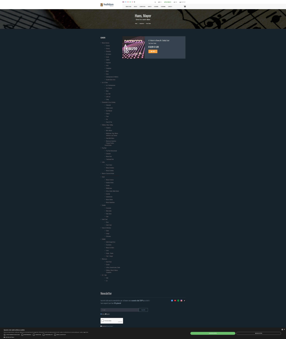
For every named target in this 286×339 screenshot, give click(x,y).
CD (106, 281)
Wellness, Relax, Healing (107, 125)
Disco (107, 222)
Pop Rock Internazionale (111, 151)
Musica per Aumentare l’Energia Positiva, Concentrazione (110, 143)
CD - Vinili (104, 275)
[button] (46, 337)
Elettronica (108, 236)
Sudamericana (109, 197)
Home (136, 23)
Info (153, 51)
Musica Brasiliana (110, 168)
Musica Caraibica (110, 171)
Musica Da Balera (110, 248)
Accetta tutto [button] (213, 333)
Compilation (108, 68)
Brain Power (109, 262)
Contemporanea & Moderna (112, 77)
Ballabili (103, 239)
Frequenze (108, 128)
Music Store (128, 6)
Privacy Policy (109, 326)
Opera (107, 71)
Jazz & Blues (105, 82)
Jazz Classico (109, 88)
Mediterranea (109, 188)
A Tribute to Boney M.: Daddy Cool (158, 40)
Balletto (108, 60)
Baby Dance (108, 214)
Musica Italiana (109, 199)
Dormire (108, 265)
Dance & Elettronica (106, 228)
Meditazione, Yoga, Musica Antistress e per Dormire (112, 134)
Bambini (104, 205)
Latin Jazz (108, 97)
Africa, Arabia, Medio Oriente (112, 191)
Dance (107, 231)
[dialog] (143, 333)
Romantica (108, 51)
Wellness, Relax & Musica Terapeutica (112, 271)
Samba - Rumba (109, 253)
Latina (103, 162)
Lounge (107, 233)
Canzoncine (108, 208)
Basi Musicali (109, 111)
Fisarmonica (108, 245)
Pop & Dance (109, 165)
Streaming (163, 6)
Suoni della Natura (110, 138)
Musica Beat (109, 156)
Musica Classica (105, 43)
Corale (107, 57)
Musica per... (104, 259)
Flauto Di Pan (109, 122)
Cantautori (108, 154)
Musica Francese (110, 180)
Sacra (107, 74)
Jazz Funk (108, 94)
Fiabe (107, 216)
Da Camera (108, 54)
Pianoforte (108, 63)
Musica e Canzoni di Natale (108, 173)
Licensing (156, 6)
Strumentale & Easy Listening (108, 102)
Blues (107, 91)
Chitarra (108, 113)
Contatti (170, 6)
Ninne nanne (108, 211)
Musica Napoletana (110, 202)
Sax (107, 119)
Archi (107, 65)
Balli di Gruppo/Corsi (110, 242)
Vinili (107, 278)
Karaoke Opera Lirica (110, 80)
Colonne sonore (109, 108)
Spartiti (149, 6)
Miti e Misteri (109, 130)
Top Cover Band (152, 43)
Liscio (107, 250)
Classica (108, 46)
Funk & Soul (104, 219)
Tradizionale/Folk (110, 159)
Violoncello (108, 105)
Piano (107, 116)
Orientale (108, 194)
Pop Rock (104, 148)
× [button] (284, 329)
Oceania (108, 185)
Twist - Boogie (109, 256)
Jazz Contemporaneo (110, 85)
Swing (107, 99)
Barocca (108, 48)
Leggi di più (85, 332)
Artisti (135, 6)
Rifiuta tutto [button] (258, 333)
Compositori (142, 6)
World (103, 177)
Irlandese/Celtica (110, 182)
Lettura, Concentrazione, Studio (113, 267)
